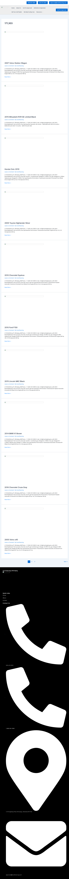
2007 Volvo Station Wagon (16, 63)
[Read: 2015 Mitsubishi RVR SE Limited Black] (24, 99)
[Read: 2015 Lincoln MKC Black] (24, 364)
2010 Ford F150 (11, 327)
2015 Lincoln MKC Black (15, 381)
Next (66, 561)
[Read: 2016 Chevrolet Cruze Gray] (24, 470)
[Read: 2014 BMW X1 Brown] (24, 416)
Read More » (8, 77)
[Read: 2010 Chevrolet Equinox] (24, 258)
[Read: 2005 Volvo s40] (24, 522)
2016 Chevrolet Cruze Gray (16, 487)
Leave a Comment (9, 65)
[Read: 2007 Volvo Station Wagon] (24, 45)
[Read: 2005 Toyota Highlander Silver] (24, 205)
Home (4, 595)
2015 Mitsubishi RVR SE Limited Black (20, 117)
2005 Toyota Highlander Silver (17, 223)
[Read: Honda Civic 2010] (24, 151)
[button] (32, 2)
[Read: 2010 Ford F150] (24, 310)
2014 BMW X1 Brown (13, 433)
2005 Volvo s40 (11, 540)
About (4, 598)
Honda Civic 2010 (12, 169)
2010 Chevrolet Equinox (14, 275)
